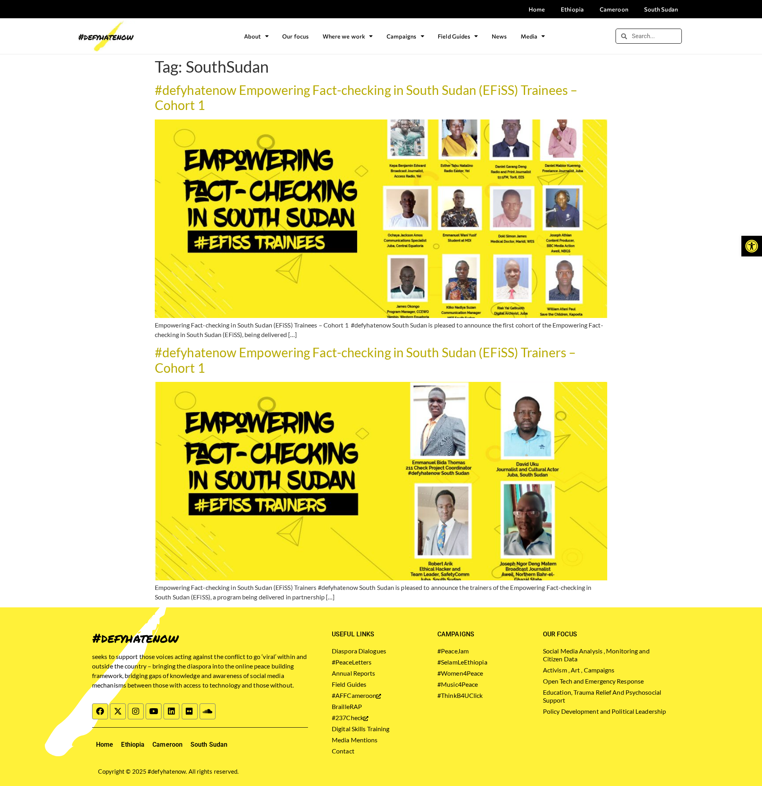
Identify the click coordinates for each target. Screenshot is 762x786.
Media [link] (529, 36)
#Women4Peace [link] (460, 673)
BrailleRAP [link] (347, 706)
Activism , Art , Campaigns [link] (579, 670)
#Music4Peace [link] (457, 684)
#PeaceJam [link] (453, 651)
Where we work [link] (344, 36)
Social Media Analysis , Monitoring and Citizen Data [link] (596, 655)
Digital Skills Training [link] (360, 728)
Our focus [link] (295, 36)
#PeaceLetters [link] (351, 662)
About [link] (252, 36)
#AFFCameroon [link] (354, 695)
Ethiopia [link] (572, 9)
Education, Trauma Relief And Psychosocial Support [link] (602, 696)
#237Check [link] (348, 717)
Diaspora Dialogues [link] (359, 651)
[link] (751, 246)
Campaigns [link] (402, 36)
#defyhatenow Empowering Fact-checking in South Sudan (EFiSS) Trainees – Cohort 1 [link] (366, 97)
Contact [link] (343, 751)
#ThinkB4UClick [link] (460, 695)
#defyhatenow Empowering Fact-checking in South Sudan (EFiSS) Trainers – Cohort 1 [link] (365, 360)
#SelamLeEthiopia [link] (462, 662)
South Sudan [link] (661, 9)
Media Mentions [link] (354, 740)
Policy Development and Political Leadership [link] (604, 711)
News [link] (499, 36)
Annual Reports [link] (353, 673)
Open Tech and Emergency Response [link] (593, 681)
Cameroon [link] (614, 9)
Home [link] (537, 9)
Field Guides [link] (454, 36)
